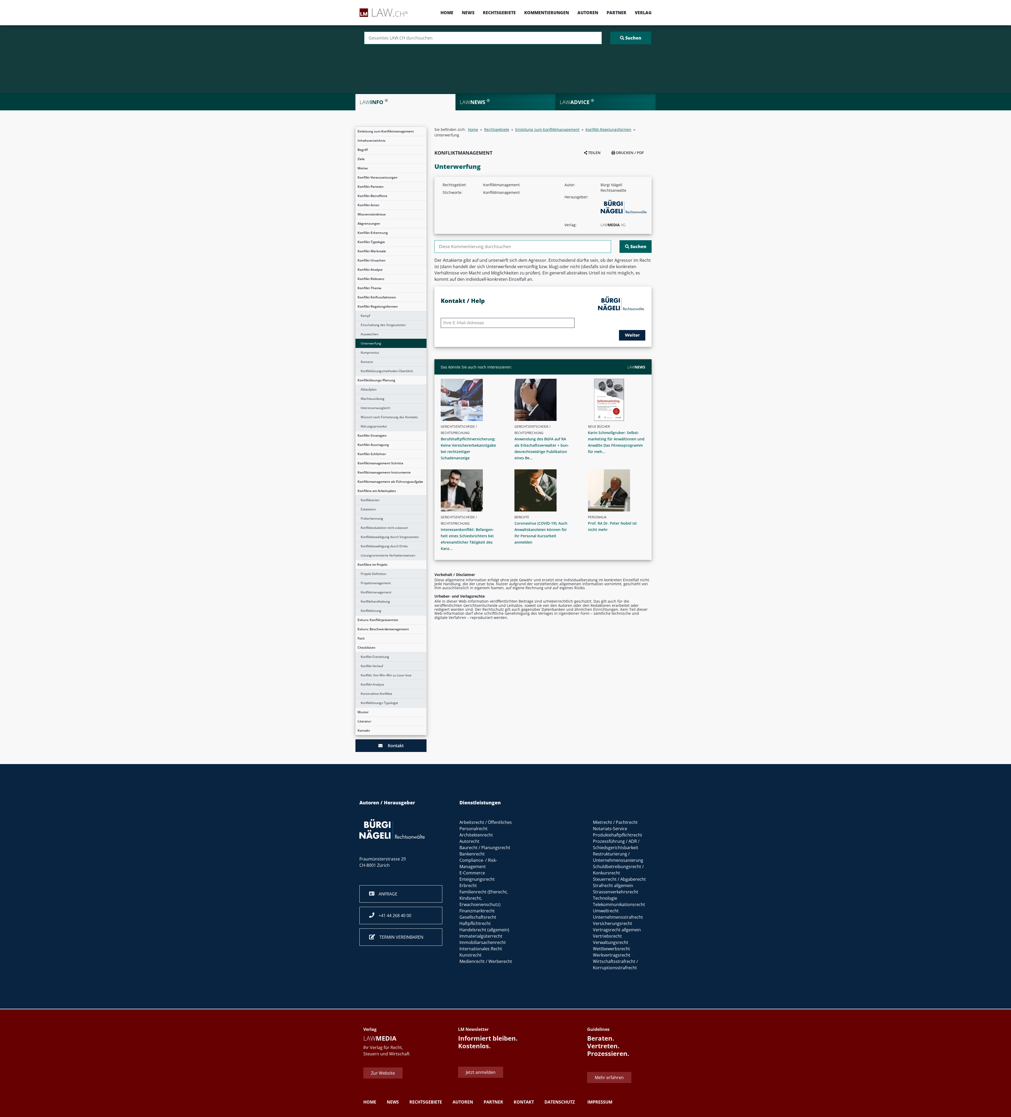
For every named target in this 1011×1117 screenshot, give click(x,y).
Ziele (361, 159)
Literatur (364, 721)
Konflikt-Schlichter (372, 454)
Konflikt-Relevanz (371, 279)
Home (446, 13)
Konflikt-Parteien (371, 186)
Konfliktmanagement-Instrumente (384, 472)
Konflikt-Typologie (371, 242)
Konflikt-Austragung (373, 444)
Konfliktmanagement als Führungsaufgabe (390, 481)
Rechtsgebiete (499, 13)
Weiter (632, 335)
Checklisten (366, 647)
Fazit (361, 638)
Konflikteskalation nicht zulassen (384, 527)
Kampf (365, 315)
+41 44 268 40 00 (392, 915)
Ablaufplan (368, 389)
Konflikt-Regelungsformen (378, 306)
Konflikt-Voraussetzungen (378, 177)
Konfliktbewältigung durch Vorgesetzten (390, 537)
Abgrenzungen (369, 223)
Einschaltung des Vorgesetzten (383, 325)
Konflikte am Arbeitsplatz (377, 491)
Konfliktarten (370, 500)
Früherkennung (372, 518)
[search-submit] (630, 38)
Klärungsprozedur (374, 426)
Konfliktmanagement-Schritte (380, 463)
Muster (363, 712)
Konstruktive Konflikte (376, 693)
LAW (636, 367)
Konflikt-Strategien (372, 435)
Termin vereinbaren (399, 937)
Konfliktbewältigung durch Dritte (384, 546)
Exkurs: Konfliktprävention (378, 620)
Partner (616, 13)
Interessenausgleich (375, 408)
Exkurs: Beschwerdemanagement (383, 629)
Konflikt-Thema (369, 288)
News (468, 13)
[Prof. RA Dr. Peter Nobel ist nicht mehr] (619, 490)
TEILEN (594, 152)
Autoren (587, 13)
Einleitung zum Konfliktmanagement (386, 131)
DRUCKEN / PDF (629, 152)
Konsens (367, 362)
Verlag (643, 13)
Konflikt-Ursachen (371, 260)
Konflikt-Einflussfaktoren (377, 297)
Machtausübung (372, 398)
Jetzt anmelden (480, 1072)
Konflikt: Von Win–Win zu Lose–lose (386, 675)
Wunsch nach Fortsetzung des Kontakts (389, 417)
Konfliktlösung (371, 610)
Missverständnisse (372, 214)
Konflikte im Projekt (373, 564)
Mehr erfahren (609, 1078)
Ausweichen (369, 334)
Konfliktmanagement (376, 592)
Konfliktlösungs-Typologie (379, 703)
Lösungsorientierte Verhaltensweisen (388, 555)
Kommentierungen (546, 13)
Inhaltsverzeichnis (371, 140)
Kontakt (364, 730)
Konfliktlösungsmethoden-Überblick (387, 371)
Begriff (363, 149)
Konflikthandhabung (375, 601)
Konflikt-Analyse (370, 269)
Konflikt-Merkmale (372, 251)
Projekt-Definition (373, 574)
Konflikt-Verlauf (372, 666)
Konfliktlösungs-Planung (376, 380)
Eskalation (368, 509)
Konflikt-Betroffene (372, 196)
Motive (363, 168)
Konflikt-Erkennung (373, 232)
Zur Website (383, 1073)
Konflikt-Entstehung (375, 657)
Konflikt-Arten (368, 205)
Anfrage (385, 894)
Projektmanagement (376, 583)
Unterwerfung (371, 343)
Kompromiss (370, 352)
